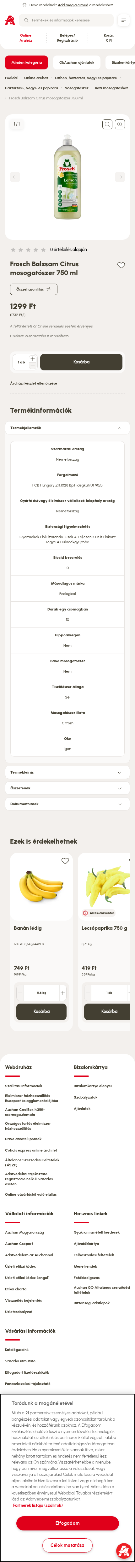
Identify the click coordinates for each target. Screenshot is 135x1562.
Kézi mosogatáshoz (111, 88)
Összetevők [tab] (20, 788)
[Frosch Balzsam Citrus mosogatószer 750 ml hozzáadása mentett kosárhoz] (121, 265)
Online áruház (36, 78)
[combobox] (66, 20)
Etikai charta (15, 1289)
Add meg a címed (73, 5)
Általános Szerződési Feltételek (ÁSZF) (32, 1162)
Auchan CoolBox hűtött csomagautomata (25, 1112)
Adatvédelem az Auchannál (29, 1255)
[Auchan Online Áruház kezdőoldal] (10, 20)
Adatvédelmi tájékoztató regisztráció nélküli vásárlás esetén (29, 1179)
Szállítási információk (23, 1086)
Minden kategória (26, 62)
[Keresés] (26, 20)
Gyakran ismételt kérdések (97, 1232)
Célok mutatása (67, 1545)
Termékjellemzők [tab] (25, 428)
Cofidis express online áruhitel (31, 1150)
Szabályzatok (85, 1097)
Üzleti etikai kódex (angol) (27, 1278)
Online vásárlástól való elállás (31, 1194)
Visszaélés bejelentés (23, 1300)
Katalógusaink (17, 1349)
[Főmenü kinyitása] (123, 20)
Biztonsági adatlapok (92, 1303)
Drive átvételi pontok (23, 1139)
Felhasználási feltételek (94, 1255)
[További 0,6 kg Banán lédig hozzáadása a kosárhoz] (62, 993)
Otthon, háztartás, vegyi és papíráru (86, 78)
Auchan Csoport (19, 1243)
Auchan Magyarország (24, 1232)
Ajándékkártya (86, 1243)
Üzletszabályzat (18, 1312)
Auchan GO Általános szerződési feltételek (102, 1290)
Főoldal (11, 78)
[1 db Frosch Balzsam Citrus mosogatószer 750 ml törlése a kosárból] (32, 365)
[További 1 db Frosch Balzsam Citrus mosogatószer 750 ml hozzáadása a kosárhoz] (32, 358)
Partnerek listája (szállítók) (38, 1505)
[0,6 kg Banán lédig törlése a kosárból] (20, 993)
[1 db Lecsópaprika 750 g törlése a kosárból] (87, 993)
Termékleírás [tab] (22, 772)
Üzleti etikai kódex (20, 1266)
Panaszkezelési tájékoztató (28, 1384)
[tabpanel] (67, 597)
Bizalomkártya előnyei (93, 1086)
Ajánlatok (82, 1108)
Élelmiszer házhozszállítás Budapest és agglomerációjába (31, 1098)
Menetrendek (85, 1266)
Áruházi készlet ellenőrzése (33, 383)
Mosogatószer (76, 88)
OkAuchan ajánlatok (76, 62)
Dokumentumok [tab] (24, 804)
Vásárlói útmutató (20, 1361)
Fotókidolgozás (87, 1278)
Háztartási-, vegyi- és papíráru (31, 88)
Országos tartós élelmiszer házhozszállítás (28, 1126)
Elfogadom (67, 1523)
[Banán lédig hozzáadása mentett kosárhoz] (65, 860)
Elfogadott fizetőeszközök (27, 1372)
